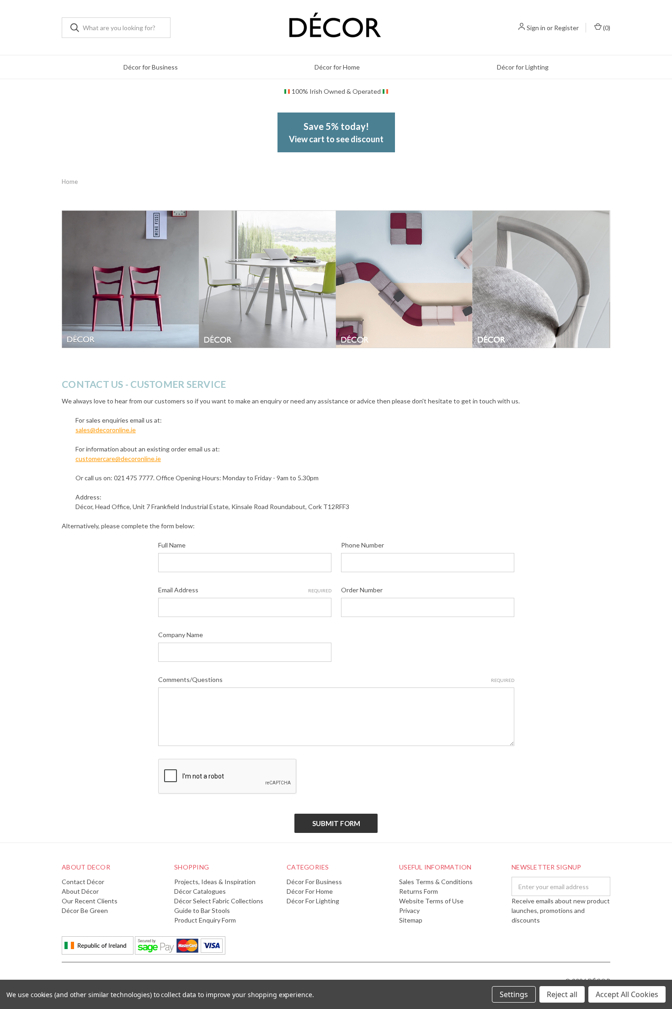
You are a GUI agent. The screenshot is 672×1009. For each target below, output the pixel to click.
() (606, 28)
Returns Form (418, 891)
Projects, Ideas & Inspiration (215, 882)
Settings (514, 994)
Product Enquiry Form (205, 920)
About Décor (80, 891)
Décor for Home (337, 67)
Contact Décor (83, 882)
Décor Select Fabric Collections (218, 901)
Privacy (409, 910)
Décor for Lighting (523, 67)
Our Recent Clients (89, 901)
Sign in (536, 28)
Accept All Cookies (627, 994)
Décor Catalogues (200, 891)
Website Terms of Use (431, 901)
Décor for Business (150, 67)
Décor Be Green (85, 910)
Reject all (562, 994)
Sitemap (410, 920)
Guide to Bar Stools (202, 910)
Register (566, 28)
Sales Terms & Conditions (436, 882)
